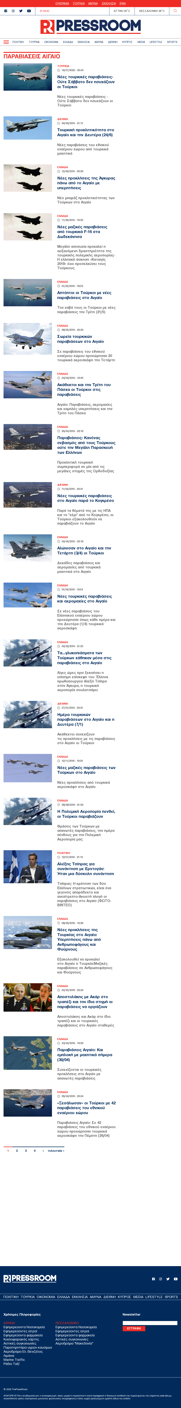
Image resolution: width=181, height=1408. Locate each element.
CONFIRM (66, 801)
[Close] (151, 593)
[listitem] (90, 654)
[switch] (134, 662)
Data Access (90, 815)
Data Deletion (70, 815)
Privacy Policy (110, 815)
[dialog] (90, 704)
